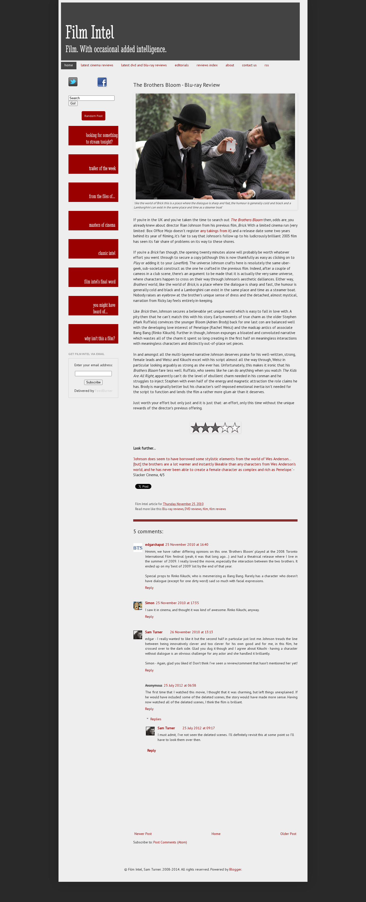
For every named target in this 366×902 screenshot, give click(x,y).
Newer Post (143, 833)
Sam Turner (154, 632)
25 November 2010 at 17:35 (177, 603)
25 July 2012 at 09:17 (199, 728)
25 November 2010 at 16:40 (186, 544)
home (68, 65)
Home (216, 833)
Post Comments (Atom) (170, 842)
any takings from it (215, 230)
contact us (249, 65)
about (230, 65)
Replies (155, 719)
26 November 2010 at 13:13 (191, 632)
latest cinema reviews (97, 65)
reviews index (207, 65)
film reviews (217, 509)
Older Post (288, 833)
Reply (149, 587)
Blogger (235, 869)
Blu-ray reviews (172, 509)
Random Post (93, 116)
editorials (182, 65)
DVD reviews (193, 509)
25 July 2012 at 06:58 (180, 685)
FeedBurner (104, 390)
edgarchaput (154, 544)
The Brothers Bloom (246, 219)
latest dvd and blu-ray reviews (144, 65)
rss (267, 65)
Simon (149, 603)
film (205, 509)
